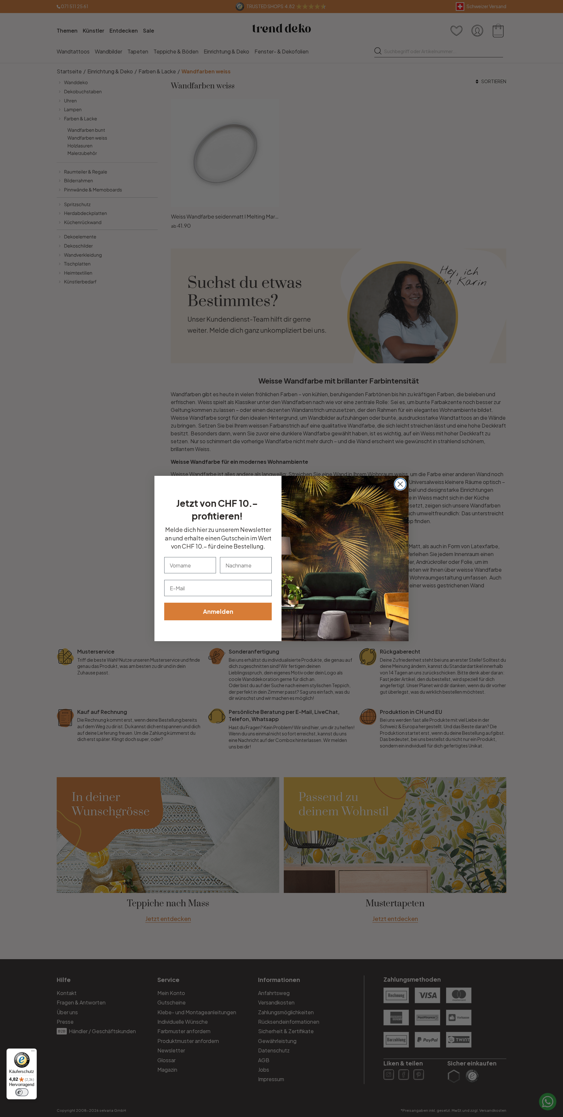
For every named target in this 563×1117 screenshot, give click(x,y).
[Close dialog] (400, 484)
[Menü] (33, 1052)
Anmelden (218, 611)
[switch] (21, 1092)
